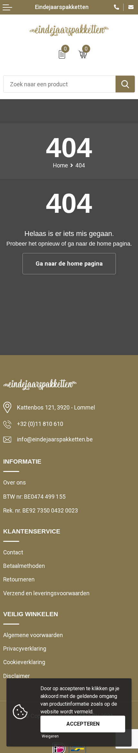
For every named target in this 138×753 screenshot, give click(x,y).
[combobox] (60, 84)
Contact (13, 552)
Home (60, 165)
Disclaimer (16, 676)
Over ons (14, 482)
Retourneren (19, 579)
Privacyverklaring (24, 648)
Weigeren (50, 736)
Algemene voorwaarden (33, 635)
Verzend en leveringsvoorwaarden (46, 593)
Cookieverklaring (24, 662)
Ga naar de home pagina (69, 263)
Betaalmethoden (24, 566)
